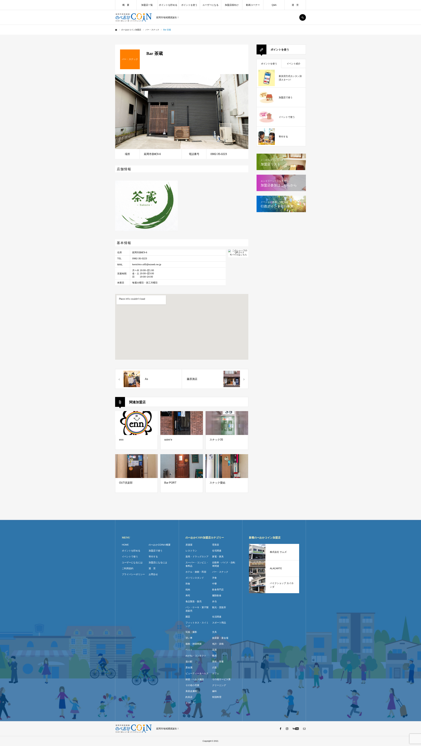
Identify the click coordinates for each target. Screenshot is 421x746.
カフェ (215, 673)
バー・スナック (220, 572)
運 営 (295, 5)
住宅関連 (216, 550)
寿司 (188, 595)
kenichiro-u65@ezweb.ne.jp (146, 264)
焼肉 (188, 589)
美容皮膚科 (191, 691)
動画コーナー (253, 5)
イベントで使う (130, 556)
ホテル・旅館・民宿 (196, 572)
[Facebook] (280, 728)
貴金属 (189, 667)
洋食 (214, 577)
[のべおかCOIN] (133, 17)
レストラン (191, 550)
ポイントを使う (189, 5)
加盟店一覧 (147, 5)
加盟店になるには (158, 562)
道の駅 (189, 661)
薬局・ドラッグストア (197, 556)
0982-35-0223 (139, 258)
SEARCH (302, 17)
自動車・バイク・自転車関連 (223, 564)
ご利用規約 (127, 568)
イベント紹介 (293, 63)
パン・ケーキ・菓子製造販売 (197, 609)
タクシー (190, 703)
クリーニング (219, 685)
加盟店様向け (232, 5)
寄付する (153, 556)
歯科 (214, 691)
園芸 (188, 616)
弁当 (214, 601)
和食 (188, 583)
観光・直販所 (219, 607)
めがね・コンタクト (196, 655)
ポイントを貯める (168, 5)
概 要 (125, 5)
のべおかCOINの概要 (160, 544)
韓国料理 (216, 697)
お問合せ (153, 574)
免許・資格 (218, 643)
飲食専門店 (218, 589)
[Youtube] (295, 728)
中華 (214, 583)
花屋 (214, 649)
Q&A (274, 5)
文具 (214, 632)
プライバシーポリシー (133, 574)
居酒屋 (189, 544)
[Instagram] (287, 728)
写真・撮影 (191, 632)
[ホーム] (116, 30)
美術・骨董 (218, 661)
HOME (125, 544)
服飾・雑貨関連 (194, 643)
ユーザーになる (210, 5)
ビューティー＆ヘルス (197, 673)
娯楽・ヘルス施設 (195, 679)
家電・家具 (218, 556)
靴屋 (214, 655)
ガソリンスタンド (195, 577)
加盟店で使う (155, 550)
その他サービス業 (221, 679)
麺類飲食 (216, 595)
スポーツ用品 (219, 622)
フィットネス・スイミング (197, 624)
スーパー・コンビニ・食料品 (197, 564)
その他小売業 (192, 685)
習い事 (189, 638)
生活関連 (216, 616)
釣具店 (189, 697)
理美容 (215, 544)
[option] (181, 111)
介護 (214, 667)
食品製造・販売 (194, 601)
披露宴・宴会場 (220, 638)
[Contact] (304, 728)
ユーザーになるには (132, 562)
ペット (189, 649)
